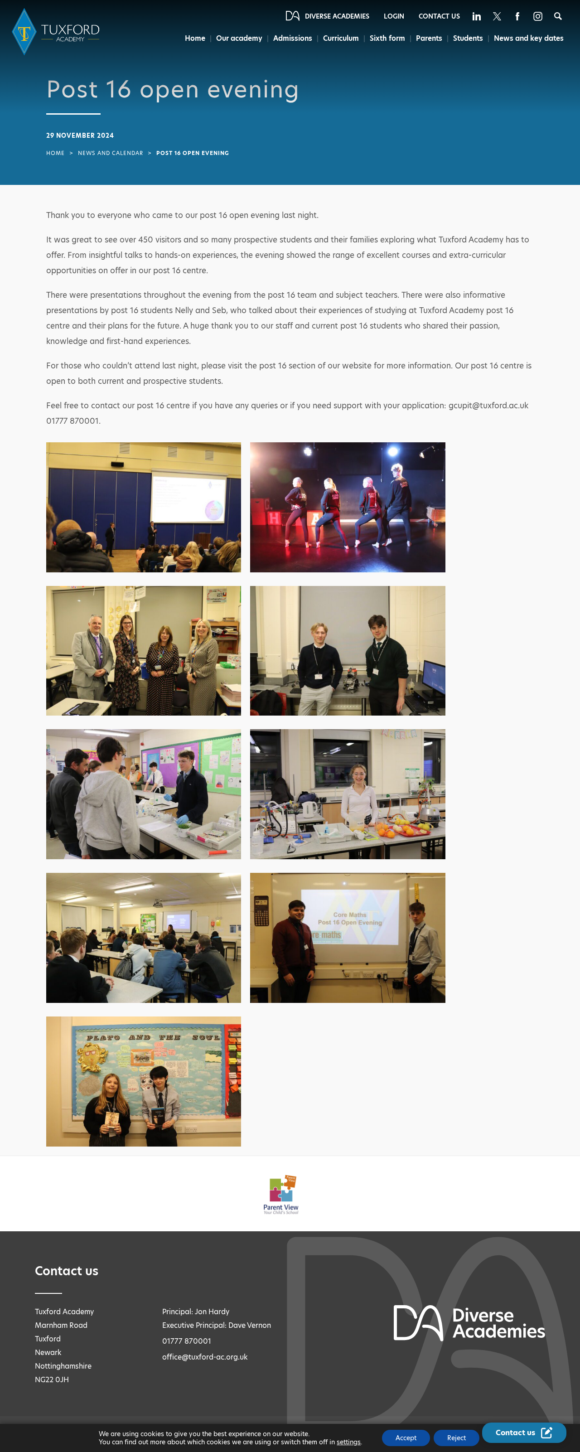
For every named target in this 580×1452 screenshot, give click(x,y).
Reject (456, 1437)
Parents (429, 38)
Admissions (292, 38)
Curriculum (341, 38)
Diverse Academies (337, 16)
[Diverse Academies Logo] (57, 32)
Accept (406, 1437)
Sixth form (387, 38)
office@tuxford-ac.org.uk (205, 1357)
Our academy (239, 38)
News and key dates (529, 38)
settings (349, 1442)
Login (394, 16)
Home (195, 38)
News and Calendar (110, 153)
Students (468, 38)
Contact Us (439, 16)
